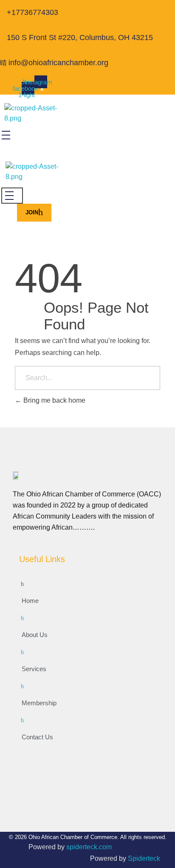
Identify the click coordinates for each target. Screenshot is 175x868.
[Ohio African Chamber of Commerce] (39, 114)
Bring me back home (53, 400)
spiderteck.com (89, 847)
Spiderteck (144, 858)
